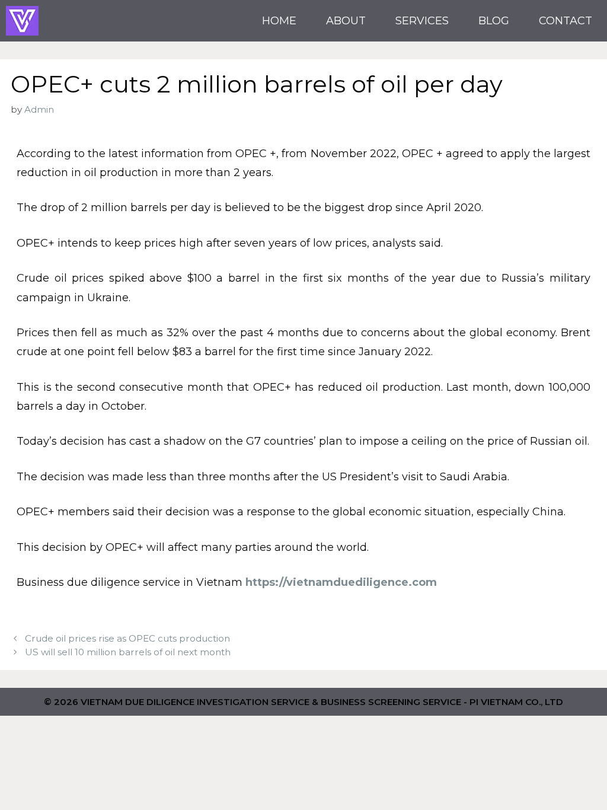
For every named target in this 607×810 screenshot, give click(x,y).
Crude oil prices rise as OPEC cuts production (127, 638)
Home (279, 20)
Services (422, 20)
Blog (493, 20)
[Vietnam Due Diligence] (22, 21)
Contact (565, 20)
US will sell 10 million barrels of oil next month (128, 652)
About (346, 20)
